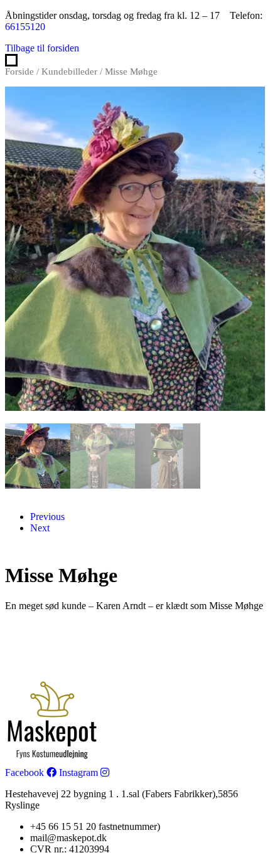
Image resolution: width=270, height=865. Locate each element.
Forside (19, 71)
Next (40, 528)
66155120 (25, 26)
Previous (47, 516)
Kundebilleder (69, 71)
